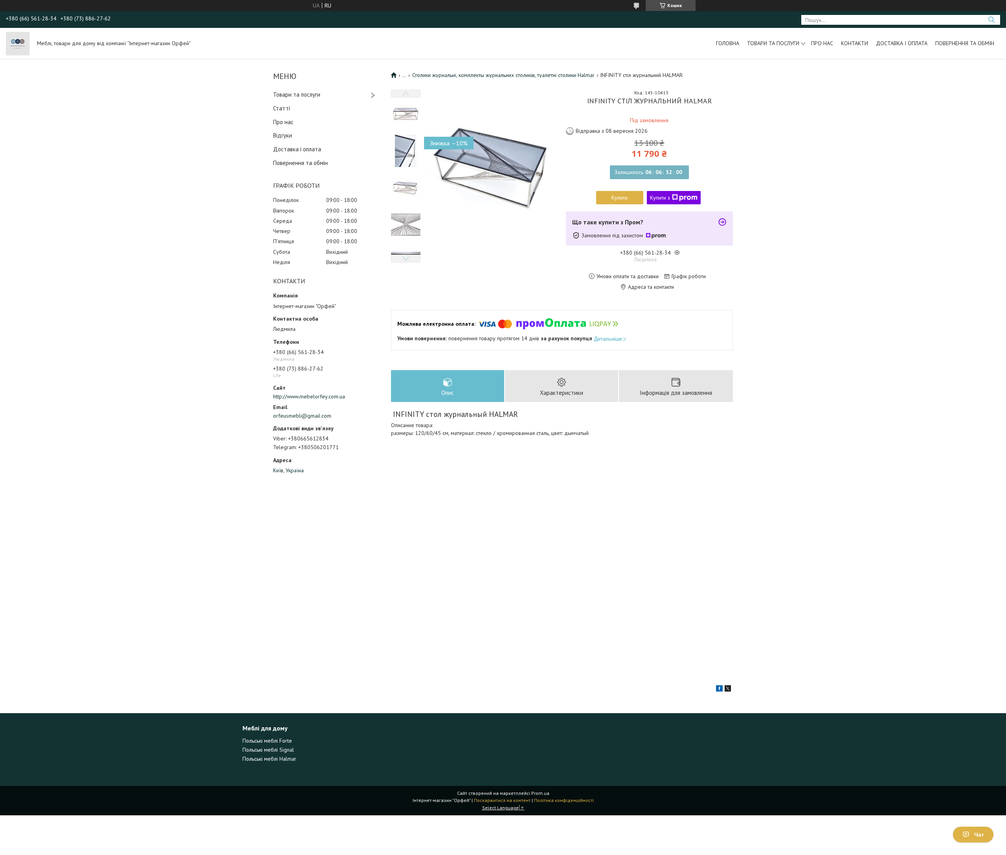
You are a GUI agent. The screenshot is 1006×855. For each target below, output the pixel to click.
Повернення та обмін (964, 43)
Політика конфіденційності (564, 800)
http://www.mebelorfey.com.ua (309, 396)
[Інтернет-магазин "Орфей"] (17, 43)
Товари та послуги (773, 43)
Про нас (822, 43)
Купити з (660, 197)
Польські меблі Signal (268, 749)
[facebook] (719, 689)
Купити (619, 197)
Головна (727, 43)
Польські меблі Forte (267, 740)
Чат (979, 834)
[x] (728, 689)
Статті (281, 108)
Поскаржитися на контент (502, 800)
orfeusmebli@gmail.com (302, 415)
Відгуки (282, 135)
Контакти (854, 43)
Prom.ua (540, 793)
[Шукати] (991, 20)
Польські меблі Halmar (269, 758)
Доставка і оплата (901, 43)
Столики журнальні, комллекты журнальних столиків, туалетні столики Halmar (503, 75)
